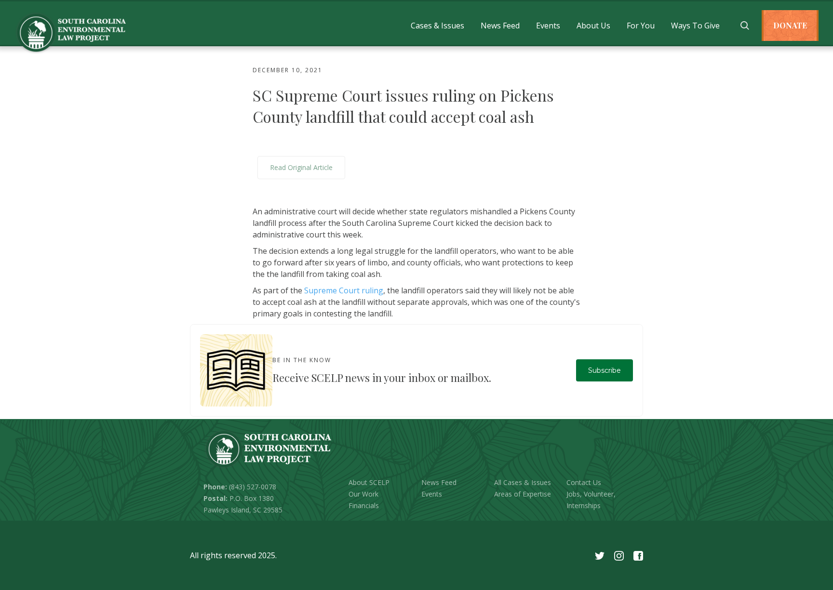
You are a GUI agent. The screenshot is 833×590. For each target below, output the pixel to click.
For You (641, 25)
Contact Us (583, 482)
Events (548, 25)
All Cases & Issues (522, 482)
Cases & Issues (437, 25)
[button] (437, 25)
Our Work (363, 493)
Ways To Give (695, 25)
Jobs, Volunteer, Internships (591, 499)
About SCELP (369, 482)
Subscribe (604, 370)
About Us (593, 25)
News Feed (500, 25)
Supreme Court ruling (343, 290)
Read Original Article (301, 167)
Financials (364, 505)
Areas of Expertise (522, 493)
